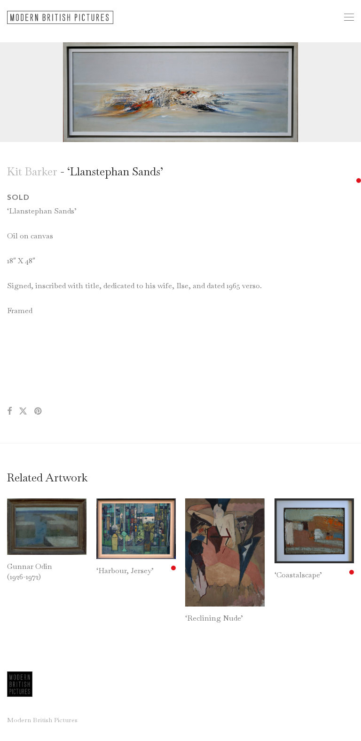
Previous (9, 92)
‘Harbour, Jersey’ (125, 570)
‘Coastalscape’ (298, 575)
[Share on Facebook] (9, 411)
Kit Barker (32, 171)
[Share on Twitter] (23, 411)
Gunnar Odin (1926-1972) (29, 571)
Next (352, 92)
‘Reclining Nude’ (214, 618)
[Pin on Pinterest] (38, 411)
